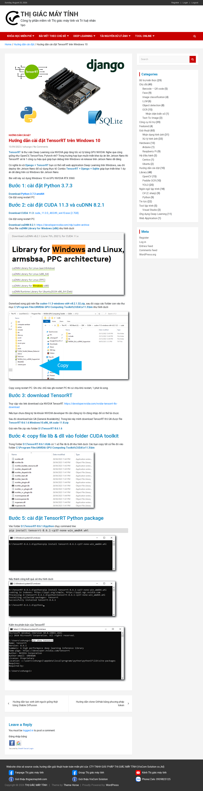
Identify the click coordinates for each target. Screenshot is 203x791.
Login (185, 2)
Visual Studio (149, 209)
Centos (146, 159)
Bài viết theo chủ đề (52, 36)
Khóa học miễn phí (19, 36)
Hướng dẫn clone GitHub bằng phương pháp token (100, 703)
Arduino (146, 147)
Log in (142, 242)
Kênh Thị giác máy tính (154, 772)
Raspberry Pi (149, 151)
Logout (195, 2)
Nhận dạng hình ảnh (153, 134)
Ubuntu (146, 163)
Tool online (143, 36)
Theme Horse (71, 785)
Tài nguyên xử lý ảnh (114, 36)
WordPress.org (147, 254)
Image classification (153, 97)
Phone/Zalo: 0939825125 (156, 779)
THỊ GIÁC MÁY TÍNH (49, 14)
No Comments (41, 147)
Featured (144, 126)
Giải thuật (144, 130)
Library (143, 172)
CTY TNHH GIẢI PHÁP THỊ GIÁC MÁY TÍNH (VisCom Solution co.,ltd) (126, 766)
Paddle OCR (149, 180)
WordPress (112, 785)
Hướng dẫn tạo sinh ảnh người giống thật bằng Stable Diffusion (35, 703)
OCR (144, 109)
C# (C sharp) (149, 193)
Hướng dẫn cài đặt (20, 135)
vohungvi (27, 147)
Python (146, 197)
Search (193, 59)
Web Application (148, 218)
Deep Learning (82, 36)
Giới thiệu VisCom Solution (93, 779)
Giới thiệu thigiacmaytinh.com (31, 779)
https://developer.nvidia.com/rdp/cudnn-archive (63, 224)
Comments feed (148, 250)
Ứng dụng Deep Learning (153, 213)
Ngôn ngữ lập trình (149, 188)
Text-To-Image (150, 117)
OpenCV (146, 176)
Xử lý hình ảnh (150, 138)
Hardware (144, 143)
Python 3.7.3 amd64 (32, 193)
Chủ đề (143, 84)
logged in (28, 730)
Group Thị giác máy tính (91, 772)
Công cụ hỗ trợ (147, 122)
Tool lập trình (146, 205)
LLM (144, 101)
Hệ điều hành (146, 155)
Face (145, 92)
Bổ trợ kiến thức (148, 80)
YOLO (145, 184)
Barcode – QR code (153, 88)
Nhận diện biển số (155, 113)
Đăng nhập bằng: (18, 736)
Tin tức (143, 201)
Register (175, 2)
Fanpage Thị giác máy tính (29, 772)
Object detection (151, 105)
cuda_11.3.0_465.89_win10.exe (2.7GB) (57, 213)
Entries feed (146, 246)
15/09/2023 (15, 147)
